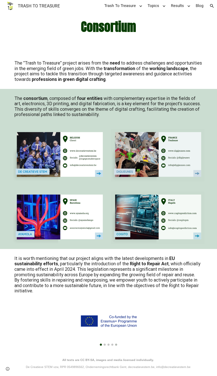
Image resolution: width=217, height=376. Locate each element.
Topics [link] (153, 5)
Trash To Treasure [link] (120, 5)
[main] (108, 27)
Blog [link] (199, 5)
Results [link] (177, 5)
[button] (212, 6)
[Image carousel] (108, 326)
